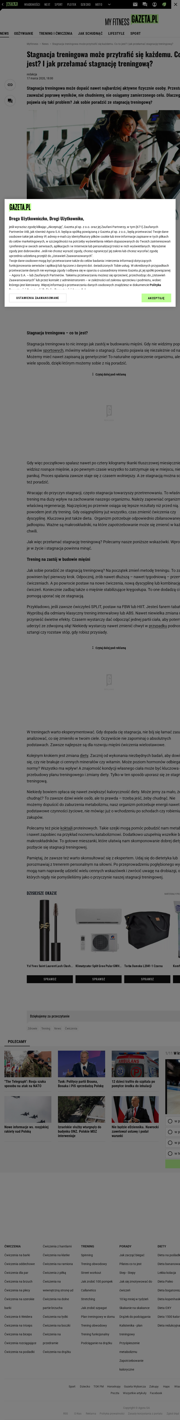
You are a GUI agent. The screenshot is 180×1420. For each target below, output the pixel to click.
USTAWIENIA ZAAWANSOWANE (37, 298)
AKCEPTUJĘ (156, 298)
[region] (90, 253)
